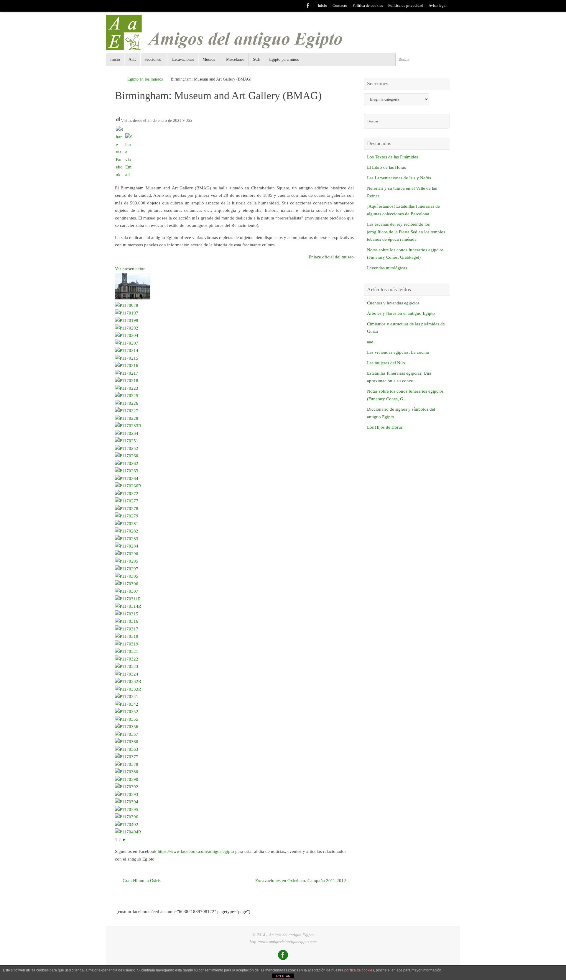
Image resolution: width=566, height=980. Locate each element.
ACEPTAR (283, 976)
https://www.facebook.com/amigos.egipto (196, 851)
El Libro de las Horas (386, 167)
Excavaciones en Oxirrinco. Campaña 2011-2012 (301, 880)
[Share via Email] (129, 174)
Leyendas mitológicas (387, 268)
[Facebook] (308, 5)
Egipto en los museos (145, 79)
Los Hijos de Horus (385, 427)
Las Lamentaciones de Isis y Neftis (399, 178)
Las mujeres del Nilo (386, 362)
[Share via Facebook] (120, 174)
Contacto (340, 6)
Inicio (322, 6)
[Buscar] (454, 6)
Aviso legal (438, 6)
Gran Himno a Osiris (141, 880)
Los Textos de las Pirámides (392, 157)
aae (370, 342)
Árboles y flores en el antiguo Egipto (401, 313)
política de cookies (359, 970)
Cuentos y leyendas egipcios (393, 303)
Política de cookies (368, 6)
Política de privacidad (405, 6)
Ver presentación (130, 268)
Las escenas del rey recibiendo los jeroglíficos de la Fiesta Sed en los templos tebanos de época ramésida (406, 232)
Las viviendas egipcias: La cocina (398, 352)
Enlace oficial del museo (331, 257)
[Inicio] (118, 79)
